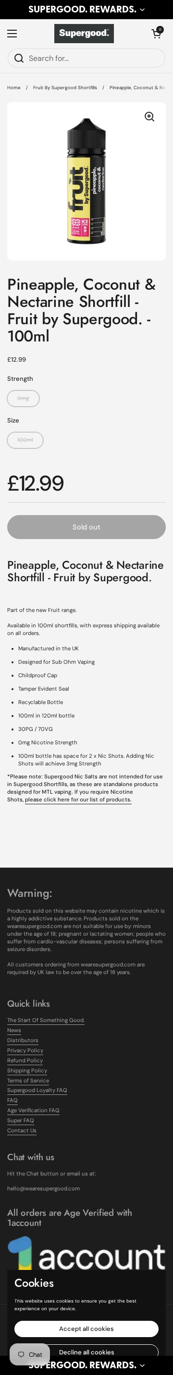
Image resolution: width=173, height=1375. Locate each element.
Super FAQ (20, 1120)
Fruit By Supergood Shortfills (65, 87)
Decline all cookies (86, 1352)
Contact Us (22, 1130)
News (14, 1030)
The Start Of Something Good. (46, 1020)
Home (14, 87)
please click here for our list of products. (78, 799)
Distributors (22, 1040)
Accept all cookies (86, 1329)
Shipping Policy (27, 1070)
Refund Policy (25, 1060)
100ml (25, 440)
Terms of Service (28, 1080)
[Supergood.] (84, 33)
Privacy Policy (25, 1050)
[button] (86, 9)
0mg (23, 398)
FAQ (12, 1100)
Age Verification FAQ (33, 1110)
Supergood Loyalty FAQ (37, 1090)
